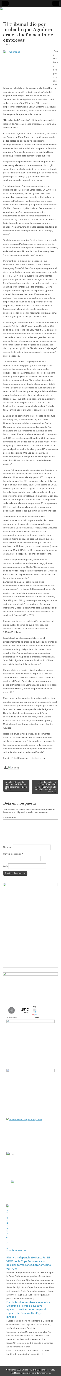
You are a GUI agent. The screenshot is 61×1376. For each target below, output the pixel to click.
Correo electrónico (13, 854)
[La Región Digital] (30, 14)
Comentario (9, 817)
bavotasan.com (43, 1373)
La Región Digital (29, 1370)
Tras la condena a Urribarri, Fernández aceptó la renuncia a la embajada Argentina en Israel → (45, 787)
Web (5, 866)
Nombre (8, 847)
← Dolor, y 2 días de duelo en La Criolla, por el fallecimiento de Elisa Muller (16, 786)
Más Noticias (18, 1250)
